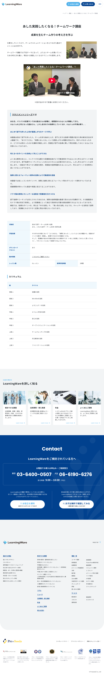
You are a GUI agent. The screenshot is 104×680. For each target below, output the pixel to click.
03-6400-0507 (34, 474)
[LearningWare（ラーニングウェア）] (15, 542)
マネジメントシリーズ (22, 114)
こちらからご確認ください (40, 257)
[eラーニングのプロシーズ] (12, 641)
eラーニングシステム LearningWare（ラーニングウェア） (12, 4)
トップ (64, 13)
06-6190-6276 (75, 474)
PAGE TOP (95, 542)
